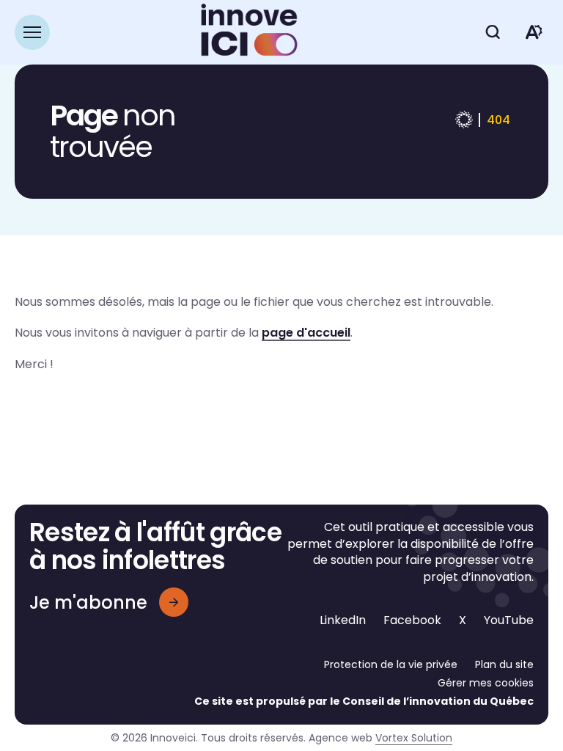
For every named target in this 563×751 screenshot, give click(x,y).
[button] (32, 32)
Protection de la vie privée (390, 664)
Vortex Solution (413, 737)
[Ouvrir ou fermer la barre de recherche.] (492, 32)
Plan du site (504, 664)
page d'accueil (306, 332)
